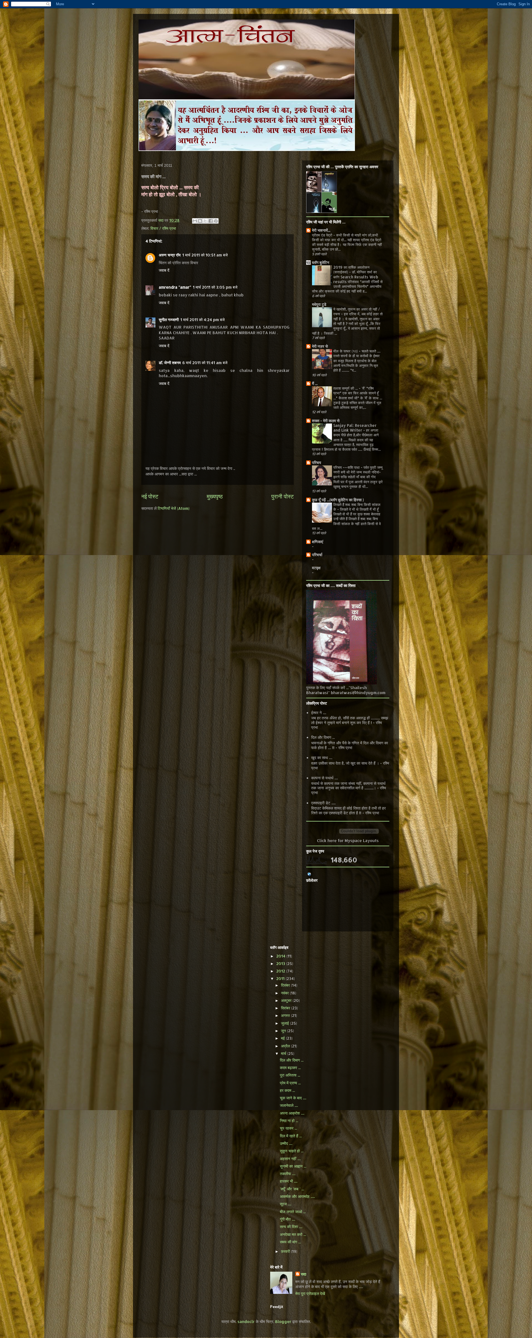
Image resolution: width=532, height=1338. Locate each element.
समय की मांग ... (290, 1241)
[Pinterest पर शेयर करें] (216, 221)
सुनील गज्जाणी (169, 319)
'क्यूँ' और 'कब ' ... (292, 1188)
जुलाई (285, 1023)
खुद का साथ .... (321, 757)
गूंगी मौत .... (287, 1219)
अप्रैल (286, 1046)
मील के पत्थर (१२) (346, 351)
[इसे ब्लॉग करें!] (200, 221)
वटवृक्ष (316, 567)
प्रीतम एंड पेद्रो (322, 235)
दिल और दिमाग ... (323, 737)
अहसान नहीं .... (290, 1158)
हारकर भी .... (288, 1181)
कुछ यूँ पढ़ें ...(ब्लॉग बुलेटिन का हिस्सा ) (338, 499)
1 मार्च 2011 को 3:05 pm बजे (215, 287)
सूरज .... (285, 1203)
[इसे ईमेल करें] (195, 221)
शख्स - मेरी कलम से (325, 420)
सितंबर (286, 1008)
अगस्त (286, 1015)
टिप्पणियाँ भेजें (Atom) (174, 508)
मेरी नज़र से (320, 346)
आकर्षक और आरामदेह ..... (297, 1196)
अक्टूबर (287, 1000)
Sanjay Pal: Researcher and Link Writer (355, 427)
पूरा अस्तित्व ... (290, 1075)
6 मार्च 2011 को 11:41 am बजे (204, 362)
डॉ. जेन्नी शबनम (170, 362)
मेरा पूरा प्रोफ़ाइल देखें (310, 1293)
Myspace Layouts (362, 840)
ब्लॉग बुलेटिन (320, 262)
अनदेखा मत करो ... (293, 1234)
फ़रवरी (286, 1251)
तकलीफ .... (287, 1173)
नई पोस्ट (149, 496)
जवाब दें (164, 270)
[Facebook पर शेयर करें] (210, 221)
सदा (303, 1274)
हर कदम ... (287, 1090)
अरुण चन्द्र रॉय (170, 255)
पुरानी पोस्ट (282, 496)
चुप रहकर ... (288, 1128)
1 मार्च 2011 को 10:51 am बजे (205, 255)
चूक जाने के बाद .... (293, 1097)
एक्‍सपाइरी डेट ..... (323, 802)
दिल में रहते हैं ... (291, 1135)
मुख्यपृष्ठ (215, 496)
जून (284, 1030)
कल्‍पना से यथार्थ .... (324, 777)
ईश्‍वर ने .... (318, 712)
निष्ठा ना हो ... (289, 1120)
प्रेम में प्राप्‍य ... (290, 1082)
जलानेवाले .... (289, 1105)
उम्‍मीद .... (286, 1143)
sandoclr (246, 1321)
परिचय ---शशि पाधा (347, 467)
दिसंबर (286, 985)
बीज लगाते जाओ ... (293, 1211)
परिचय (316, 462)
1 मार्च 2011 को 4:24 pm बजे (202, 319)
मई (283, 1038)
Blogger (283, 1321)
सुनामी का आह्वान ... (293, 1166)
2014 (281, 956)
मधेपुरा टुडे (319, 304)
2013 (281, 963)
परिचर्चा (317, 554)
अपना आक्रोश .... (292, 1113)
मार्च (284, 1053)
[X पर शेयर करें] (205, 221)
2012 (281, 971)
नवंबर (285, 993)
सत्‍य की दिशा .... (291, 1226)
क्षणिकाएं (317, 541)
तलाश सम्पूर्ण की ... (346, 388)
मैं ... (315, 383)
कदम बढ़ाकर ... (290, 1067)
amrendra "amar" (175, 287)
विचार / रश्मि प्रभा (163, 228)
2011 (281, 978)
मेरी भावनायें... (321, 230)
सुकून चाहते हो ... (291, 1150)
